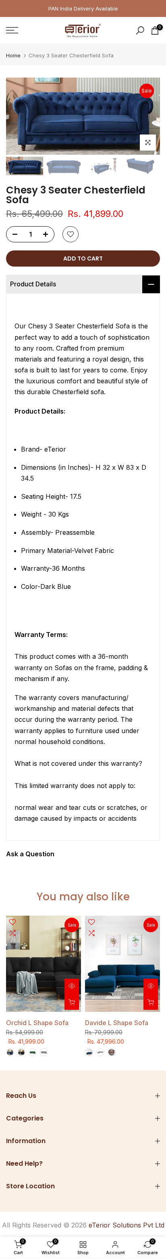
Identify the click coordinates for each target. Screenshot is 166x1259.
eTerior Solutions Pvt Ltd (126, 1225)
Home (13, 55)
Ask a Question (30, 854)
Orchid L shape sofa (37, 1023)
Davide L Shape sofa (116, 1023)
